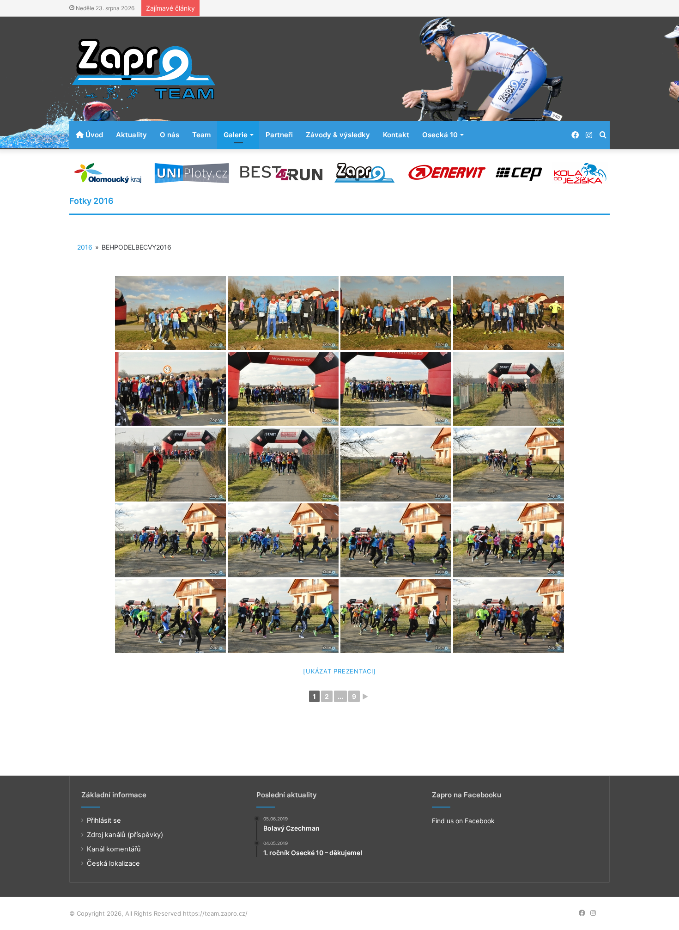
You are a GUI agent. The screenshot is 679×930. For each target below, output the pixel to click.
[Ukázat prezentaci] (339, 671)
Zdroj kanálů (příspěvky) (125, 835)
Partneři (279, 134)
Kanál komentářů (114, 849)
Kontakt (396, 134)
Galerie (236, 134)
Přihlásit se (104, 820)
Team (201, 134)
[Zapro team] (143, 69)
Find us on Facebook (463, 821)
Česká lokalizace (113, 863)
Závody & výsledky (338, 134)
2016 (84, 247)
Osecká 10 (440, 134)
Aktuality (131, 134)
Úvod (93, 134)
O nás (169, 134)
